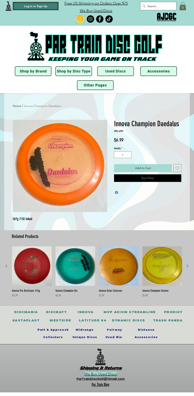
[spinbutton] (123, 155)
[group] (97, 272)
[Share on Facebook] (116, 192)
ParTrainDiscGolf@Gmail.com (101, 379)
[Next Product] (187, 266)
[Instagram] (90, 19)
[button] (182, 6)
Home (17, 106)
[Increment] (129, 155)
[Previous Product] (6, 266)
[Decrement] (117, 155)
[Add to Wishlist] (177, 168)
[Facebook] (99, 19)
